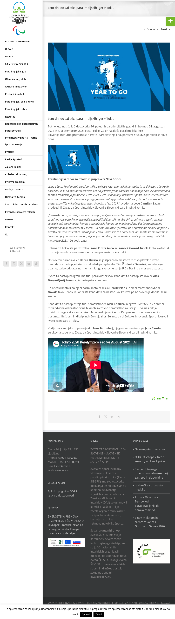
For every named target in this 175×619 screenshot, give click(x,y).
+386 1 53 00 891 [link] (68, 458)
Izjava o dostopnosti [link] (61, 495)
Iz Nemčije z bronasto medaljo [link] (149, 488)
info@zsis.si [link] (14, 251)
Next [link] (164, 29)
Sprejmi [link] (86, 614)
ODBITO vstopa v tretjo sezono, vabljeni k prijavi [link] (150, 459)
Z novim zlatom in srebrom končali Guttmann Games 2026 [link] (150, 522)
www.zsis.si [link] (62, 470)
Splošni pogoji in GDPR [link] (62, 491)
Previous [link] (152, 29)
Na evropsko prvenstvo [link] (150, 449)
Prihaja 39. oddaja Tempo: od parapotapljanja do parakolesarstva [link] (147, 503)
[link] (170, 21)
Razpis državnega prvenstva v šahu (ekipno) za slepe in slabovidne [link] (151, 473)
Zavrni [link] (99, 614)
